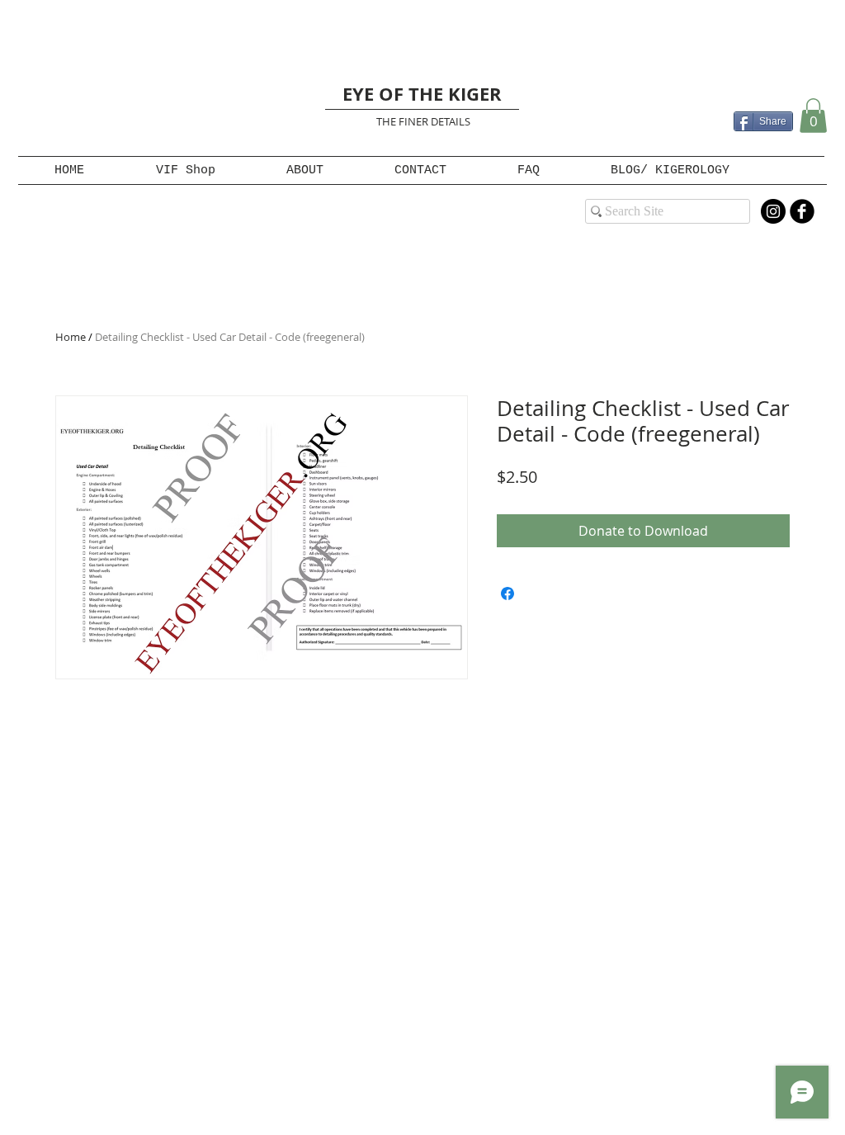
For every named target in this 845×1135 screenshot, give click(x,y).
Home (70, 336)
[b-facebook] (802, 211)
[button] (813, 115)
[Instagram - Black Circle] (773, 211)
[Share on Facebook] (507, 593)
